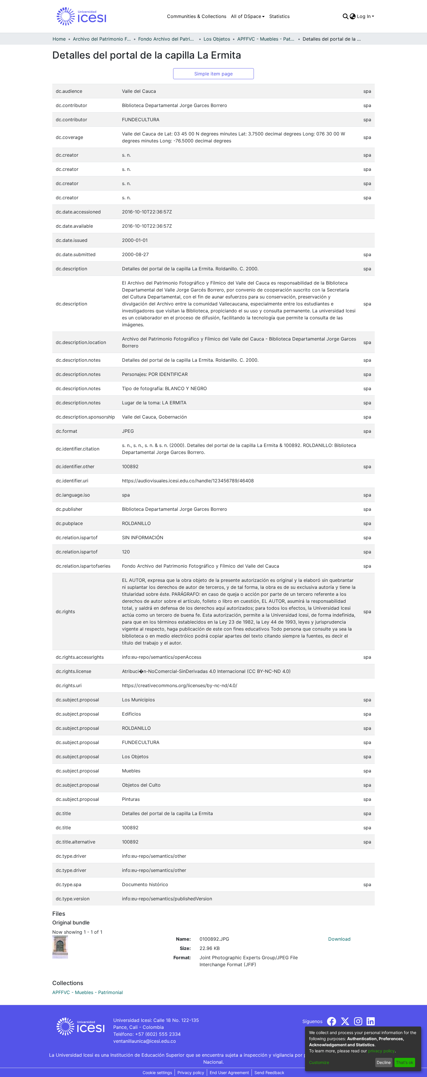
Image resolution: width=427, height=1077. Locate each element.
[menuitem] (248, 16)
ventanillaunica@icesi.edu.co (144, 1041)
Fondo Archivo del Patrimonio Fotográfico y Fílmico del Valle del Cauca (167, 39)
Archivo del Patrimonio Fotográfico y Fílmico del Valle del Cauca (102, 39)
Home (59, 39)
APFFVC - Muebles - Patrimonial (266, 39)
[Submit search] (345, 16)
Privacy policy (190, 1072)
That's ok (404, 1062)
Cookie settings (157, 1072)
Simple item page (213, 74)
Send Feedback (269, 1072)
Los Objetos (217, 39)
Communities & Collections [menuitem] (196, 16)
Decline (384, 1062)
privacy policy (381, 1050)
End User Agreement (229, 1072)
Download (339, 939)
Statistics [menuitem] (279, 16)
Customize (319, 1062)
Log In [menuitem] (364, 16)
